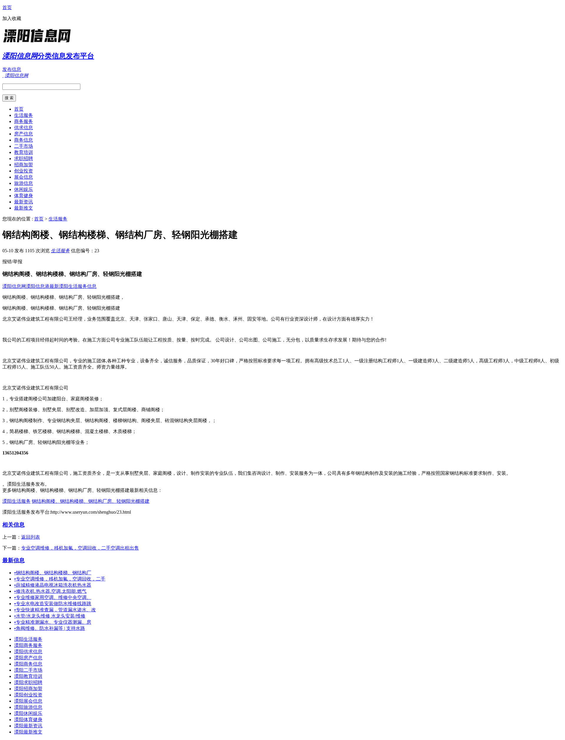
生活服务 (23, 115)
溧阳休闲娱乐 (28, 713)
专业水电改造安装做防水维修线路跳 (52, 603)
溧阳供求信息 (28, 651)
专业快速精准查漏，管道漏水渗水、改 (55, 609)
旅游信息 (23, 183)
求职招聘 (23, 158)
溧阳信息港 (37, 286)
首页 (7, 7)
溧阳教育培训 (28, 676)
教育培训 (23, 152)
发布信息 (11, 69)
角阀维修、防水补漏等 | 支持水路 (49, 628)
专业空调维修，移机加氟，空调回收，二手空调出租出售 (80, 547)
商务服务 (23, 121)
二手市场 (23, 146)
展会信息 (23, 177)
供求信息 (23, 127)
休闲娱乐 (23, 189)
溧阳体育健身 (28, 719)
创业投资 (23, 170)
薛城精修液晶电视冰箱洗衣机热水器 (52, 585)
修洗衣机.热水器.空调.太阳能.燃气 (50, 591)
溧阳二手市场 (28, 670)
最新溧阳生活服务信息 (73, 286)
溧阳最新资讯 (28, 725)
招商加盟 (23, 164)
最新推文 (23, 207)
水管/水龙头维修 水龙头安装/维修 (49, 615)
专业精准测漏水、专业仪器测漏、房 (52, 622)
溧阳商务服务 (28, 645)
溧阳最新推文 (28, 731)
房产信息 (23, 133)
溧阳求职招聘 (28, 682)
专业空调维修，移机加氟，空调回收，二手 (59, 578)
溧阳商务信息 (28, 663)
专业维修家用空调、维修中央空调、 (52, 597)
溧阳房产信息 (28, 657)
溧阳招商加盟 (28, 688)
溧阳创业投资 (28, 694)
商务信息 (23, 139)
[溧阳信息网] (39, 42)
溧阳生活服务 (16, 501)
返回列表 (30, 537)
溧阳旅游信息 (28, 707)
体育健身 (23, 195)
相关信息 (13, 525)
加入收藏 (11, 18)
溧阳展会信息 (28, 701)
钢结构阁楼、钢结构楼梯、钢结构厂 (52, 572)
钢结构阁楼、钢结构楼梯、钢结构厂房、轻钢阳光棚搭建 (90, 501)
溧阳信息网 (14, 286)
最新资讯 (23, 201)
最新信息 (13, 560)
